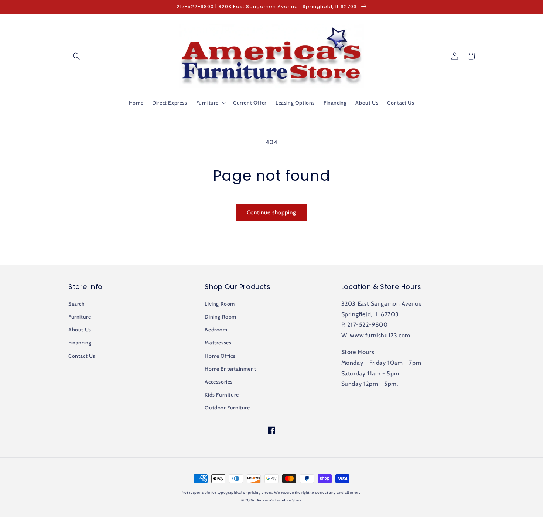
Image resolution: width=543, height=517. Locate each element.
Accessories (219, 381)
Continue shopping (271, 212)
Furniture (79, 316)
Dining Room (220, 316)
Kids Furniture (222, 394)
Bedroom (216, 329)
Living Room (220, 303)
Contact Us (81, 356)
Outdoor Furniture (227, 407)
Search (76, 303)
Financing (79, 342)
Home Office (220, 356)
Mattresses (218, 342)
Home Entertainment (230, 368)
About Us (79, 329)
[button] (76, 56)
